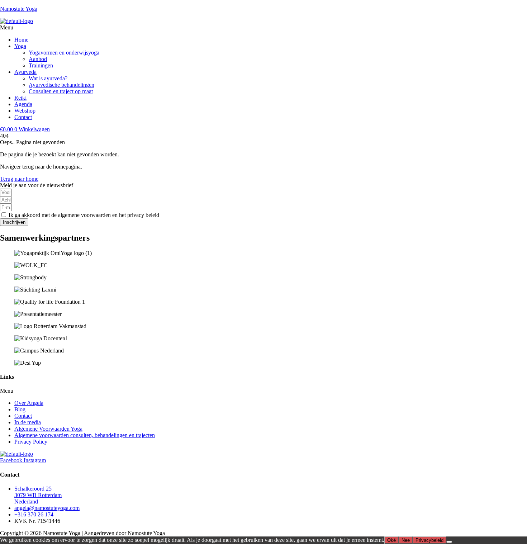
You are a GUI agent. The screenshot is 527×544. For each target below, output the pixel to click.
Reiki (20, 98)
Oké (391, 540)
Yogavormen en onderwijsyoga (64, 52)
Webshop (24, 111)
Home (21, 40)
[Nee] (449, 542)
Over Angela (28, 403)
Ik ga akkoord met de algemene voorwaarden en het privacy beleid (84, 215)
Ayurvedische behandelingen (61, 85)
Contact (23, 117)
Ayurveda (25, 72)
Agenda (23, 104)
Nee (406, 540)
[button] (263, 27)
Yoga (20, 46)
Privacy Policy (30, 442)
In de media (27, 422)
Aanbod (38, 59)
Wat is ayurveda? (48, 78)
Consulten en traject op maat (61, 91)
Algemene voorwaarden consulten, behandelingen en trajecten (84, 435)
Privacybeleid (429, 540)
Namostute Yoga (18, 9)
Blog (19, 409)
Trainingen (41, 65)
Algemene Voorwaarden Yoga (48, 429)
